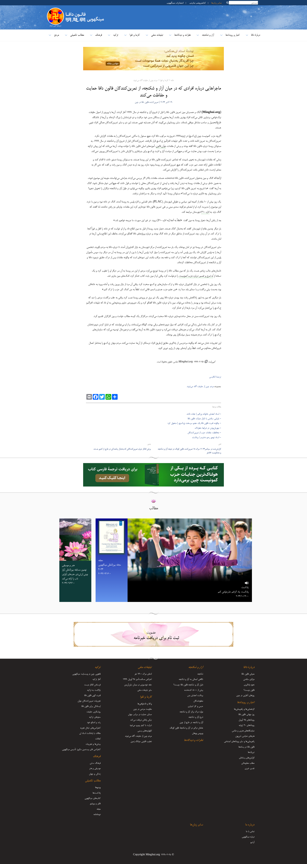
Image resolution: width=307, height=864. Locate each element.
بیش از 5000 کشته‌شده (193, 690)
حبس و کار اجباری (195, 706)
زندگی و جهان (95, 774)
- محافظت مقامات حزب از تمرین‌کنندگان (204, 432)
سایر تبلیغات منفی (144, 690)
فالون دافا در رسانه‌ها (246, 747)
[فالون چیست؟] (55, 9)
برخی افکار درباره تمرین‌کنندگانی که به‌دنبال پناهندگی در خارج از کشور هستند (122, 449)
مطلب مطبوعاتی (247, 763)
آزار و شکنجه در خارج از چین (191, 722)
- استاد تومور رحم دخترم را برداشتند (206, 437)
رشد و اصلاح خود (94, 722)
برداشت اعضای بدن (195, 695)
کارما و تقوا (135, 35)
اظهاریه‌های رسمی (145, 730)
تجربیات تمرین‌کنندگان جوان (89, 701)
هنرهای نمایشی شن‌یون (244, 736)
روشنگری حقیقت (93, 711)
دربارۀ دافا (255, 35)
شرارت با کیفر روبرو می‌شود (141, 725)
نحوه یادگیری (249, 684)
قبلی (219, 444)
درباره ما (249, 825)
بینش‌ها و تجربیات (93, 744)
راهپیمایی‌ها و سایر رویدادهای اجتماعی (239, 741)
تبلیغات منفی (157, 35)
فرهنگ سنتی (95, 763)
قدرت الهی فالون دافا (92, 695)
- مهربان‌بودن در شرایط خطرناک (208, 428)
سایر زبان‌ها (216, 2)
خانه (172, 80)
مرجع (56, 35)
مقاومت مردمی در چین (142, 709)
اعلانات (98, 738)
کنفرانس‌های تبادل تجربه (90, 728)
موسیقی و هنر (95, 768)
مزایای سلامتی (248, 679)
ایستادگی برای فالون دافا (91, 706)
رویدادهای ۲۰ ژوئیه (246, 725)
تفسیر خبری (249, 768)
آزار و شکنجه (208, 35)
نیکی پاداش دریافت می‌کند (141, 720)
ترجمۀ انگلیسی (215, 377)
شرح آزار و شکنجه (195, 717)
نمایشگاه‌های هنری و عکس (243, 730)
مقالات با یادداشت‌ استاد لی (89, 733)
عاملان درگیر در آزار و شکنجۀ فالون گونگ (186, 728)
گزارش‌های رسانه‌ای (246, 757)
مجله (99, 809)
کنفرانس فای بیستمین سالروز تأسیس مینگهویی (81, 749)
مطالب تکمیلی (77, 35)
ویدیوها (98, 787)
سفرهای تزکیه (94, 717)
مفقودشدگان (198, 701)
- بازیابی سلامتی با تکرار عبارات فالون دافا (204, 418)
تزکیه (115, 35)
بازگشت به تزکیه (94, 690)
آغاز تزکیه (96, 679)
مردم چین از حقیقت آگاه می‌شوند (145, 80)
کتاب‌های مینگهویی (92, 798)
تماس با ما (250, 831)
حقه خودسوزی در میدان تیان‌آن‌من (138, 684)
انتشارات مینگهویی (175, 2)
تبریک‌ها (251, 752)
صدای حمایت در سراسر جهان (140, 714)
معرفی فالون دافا (247, 674)
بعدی (149, 444)
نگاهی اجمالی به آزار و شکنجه (191, 679)
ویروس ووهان (197, 733)
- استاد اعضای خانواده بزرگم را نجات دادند (204, 414)
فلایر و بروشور (95, 803)
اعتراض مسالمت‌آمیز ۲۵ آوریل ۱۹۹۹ (137, 679)
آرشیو (252, 842)
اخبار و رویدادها (232, 35)
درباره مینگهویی (248, 836)
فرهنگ (98, 35)
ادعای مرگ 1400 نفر (143, 674)
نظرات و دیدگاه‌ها (182, 35)
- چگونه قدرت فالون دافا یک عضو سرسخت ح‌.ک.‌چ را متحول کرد (194, 423)
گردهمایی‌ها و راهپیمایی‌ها (244, 709)
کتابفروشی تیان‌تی (197, 2)
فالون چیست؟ (249, 690)
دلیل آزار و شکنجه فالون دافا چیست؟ (188, 684)
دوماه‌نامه (97, 814)
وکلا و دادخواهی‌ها (145, 703)
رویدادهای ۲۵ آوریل (246, 720)
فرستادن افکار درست (92, 684)
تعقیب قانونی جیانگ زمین (141, 741)
